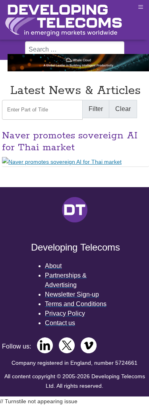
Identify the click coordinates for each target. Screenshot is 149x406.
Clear (123, 108)
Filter (96, 108)
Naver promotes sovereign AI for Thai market (69, 142)
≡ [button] (140, 7)
